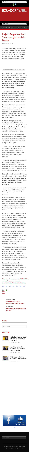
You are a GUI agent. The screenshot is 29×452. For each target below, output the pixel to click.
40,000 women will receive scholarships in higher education (18, 358)
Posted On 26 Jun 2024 (15, 361)
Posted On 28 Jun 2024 (15, 342)
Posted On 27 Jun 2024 (15, 352)
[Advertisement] (14, 16)
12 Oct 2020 (11, 43)
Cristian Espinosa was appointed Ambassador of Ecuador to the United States (18, 339)
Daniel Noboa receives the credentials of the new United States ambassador (17, 349)
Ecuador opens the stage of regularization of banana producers (15, 302)
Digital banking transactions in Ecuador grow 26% (16, 309)
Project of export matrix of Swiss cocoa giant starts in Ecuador (13, 37)
